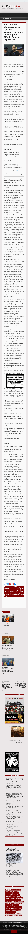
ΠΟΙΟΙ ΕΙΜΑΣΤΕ (11, 726)
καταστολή (19, 906)
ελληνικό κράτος (9, 903)
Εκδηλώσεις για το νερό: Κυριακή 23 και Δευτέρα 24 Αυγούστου (14, 807)
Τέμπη (14, 896)
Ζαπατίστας (11, 891)
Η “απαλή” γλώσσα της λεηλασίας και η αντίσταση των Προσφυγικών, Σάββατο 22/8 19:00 (14, 817)
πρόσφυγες (8, 911)
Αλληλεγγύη (14, 889)
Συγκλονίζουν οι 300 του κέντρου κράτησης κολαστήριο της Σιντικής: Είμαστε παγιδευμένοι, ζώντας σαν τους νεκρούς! (14, 787)
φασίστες (19, 915)
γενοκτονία (8, 899)
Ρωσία (18, 894)
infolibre (14, 41)
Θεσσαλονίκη (18, 891)
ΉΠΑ (7, 889)
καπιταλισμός (16, 905)
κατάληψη (8, 906)
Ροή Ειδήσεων (15, 775)
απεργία (7, 898)
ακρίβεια (18, 896)
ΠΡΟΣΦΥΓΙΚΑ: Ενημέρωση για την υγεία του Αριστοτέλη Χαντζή (14, 822)
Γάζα (19, 889)
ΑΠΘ (10, 889)
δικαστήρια (14, 899)
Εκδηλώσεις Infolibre (14, 694)
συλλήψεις (14, 915)
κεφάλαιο (8, 908)
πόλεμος (13, 911)
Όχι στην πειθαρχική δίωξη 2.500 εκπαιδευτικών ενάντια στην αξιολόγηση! (13, 802)
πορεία (19, 910)
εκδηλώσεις (13, 901)
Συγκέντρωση (8, 896)
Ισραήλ (7, 893)
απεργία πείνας (14, 898)
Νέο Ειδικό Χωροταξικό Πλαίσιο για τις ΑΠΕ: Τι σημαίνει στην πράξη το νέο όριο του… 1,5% (14, 812)
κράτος (20, 908)
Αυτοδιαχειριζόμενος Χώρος (14, 740)
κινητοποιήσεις (14, 908)
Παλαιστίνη (13, 894)
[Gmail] (13, 583)
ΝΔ (17, 893)
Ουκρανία (8, 894)
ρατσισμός (8, 915)
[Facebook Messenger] (15, 583)
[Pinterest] (10, 583)
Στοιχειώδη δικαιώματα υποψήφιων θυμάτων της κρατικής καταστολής (12, 849)
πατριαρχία (14, 910)
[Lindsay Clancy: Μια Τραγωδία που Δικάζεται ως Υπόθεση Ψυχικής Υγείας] (8, 644)
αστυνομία (20, 898)
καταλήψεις (13, 906)
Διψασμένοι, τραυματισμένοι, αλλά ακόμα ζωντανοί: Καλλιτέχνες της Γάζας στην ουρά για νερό (7, 670)
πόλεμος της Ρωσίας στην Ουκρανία (13, 913)
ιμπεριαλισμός (9, 905)
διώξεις (19, 899)
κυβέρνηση (8, 910)
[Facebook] (24, 1)
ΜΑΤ (11, 893)
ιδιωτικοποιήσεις (17, 903)
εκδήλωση (8, 901)
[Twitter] (26, 1)
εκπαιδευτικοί (20, 901)
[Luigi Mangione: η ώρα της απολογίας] (8, 622)
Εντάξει (14, 931)
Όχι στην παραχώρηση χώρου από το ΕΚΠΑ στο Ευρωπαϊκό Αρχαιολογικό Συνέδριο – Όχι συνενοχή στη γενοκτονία (14, 780)
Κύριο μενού (8, 18)
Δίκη (7, 891)
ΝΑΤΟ (14, 893)
